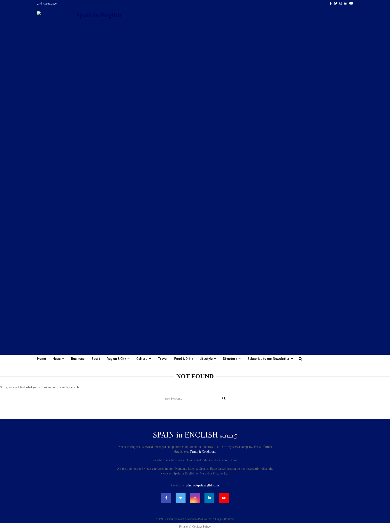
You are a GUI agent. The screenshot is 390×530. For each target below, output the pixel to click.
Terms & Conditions (203, 451)
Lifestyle (206, 358)
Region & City (116, 358)
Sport (95, 358)
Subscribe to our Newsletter (268, 358)
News (57, 358)
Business (78, 358)
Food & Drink (183, 358)
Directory (230, 358)
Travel (162, 358)
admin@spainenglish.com (202, 485)
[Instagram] (195, 498)
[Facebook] (166, 498)
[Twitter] (181, 498)
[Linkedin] (209, 498)
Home (41, 358)
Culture (141, 358)
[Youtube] (224, 498)
